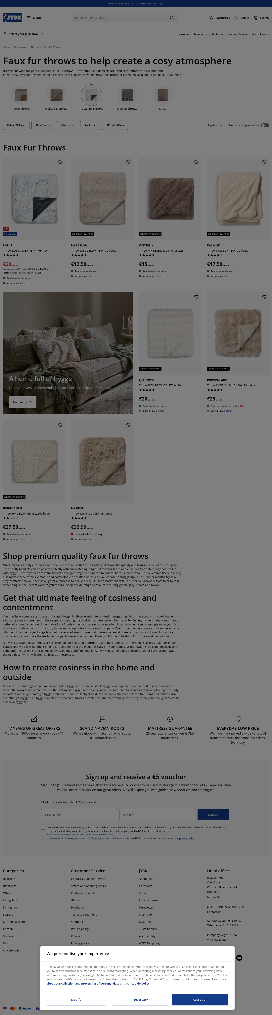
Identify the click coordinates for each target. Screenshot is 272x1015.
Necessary (140, 999)
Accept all (200, 999)
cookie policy (140, 983)
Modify (76, 999)
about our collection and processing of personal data (83, 983)
